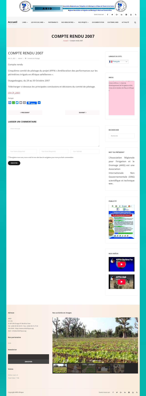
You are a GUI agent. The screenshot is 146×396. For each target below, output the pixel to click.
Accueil (65, 41)
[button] (56, 340)
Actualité (125, 22)
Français (116, 61)
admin (20, 58)
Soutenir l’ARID (112, 22)
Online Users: (12, 375)
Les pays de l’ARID (37, 22)
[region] (95, 345)
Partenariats (53, 22)
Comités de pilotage (33, 58)
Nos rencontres (67, 22)
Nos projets (82, 22)
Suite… (111, 184)
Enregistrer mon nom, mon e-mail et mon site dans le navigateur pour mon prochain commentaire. (42, 157)
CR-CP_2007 (14, 92)
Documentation (98, 22)
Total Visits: (12, 378)
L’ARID (24, 22)
